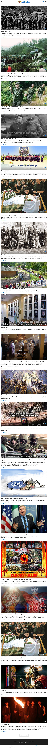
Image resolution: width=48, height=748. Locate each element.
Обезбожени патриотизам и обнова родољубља (12, 614)
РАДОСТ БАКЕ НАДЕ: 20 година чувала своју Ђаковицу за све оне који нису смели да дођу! (22, 361)
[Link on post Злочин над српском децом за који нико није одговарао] (24, 196)
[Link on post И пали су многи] (24, 310)
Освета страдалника (6, 31)
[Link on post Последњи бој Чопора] (24, 382)
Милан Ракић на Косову (6, 254)
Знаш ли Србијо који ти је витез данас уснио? (12, 106)
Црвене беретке (5, 171)
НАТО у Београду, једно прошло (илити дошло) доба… (14, 498)
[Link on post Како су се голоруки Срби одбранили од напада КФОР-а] (24, 55)
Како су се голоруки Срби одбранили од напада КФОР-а (14, 73)
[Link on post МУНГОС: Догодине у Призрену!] (24, 126)
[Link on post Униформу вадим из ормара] (24, 414)
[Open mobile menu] (1, 2)
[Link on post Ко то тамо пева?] (24, 710)
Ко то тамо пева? (5, 724)
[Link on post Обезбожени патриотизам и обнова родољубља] (24, 599)
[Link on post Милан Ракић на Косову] (24, 238)
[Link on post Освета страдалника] (24, 18)
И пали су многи (5, 327)
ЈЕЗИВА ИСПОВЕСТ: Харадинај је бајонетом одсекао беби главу (16, 579)
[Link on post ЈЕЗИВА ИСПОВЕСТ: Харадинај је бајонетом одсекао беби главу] (24, 559)
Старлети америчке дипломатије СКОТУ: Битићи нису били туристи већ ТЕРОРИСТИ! (21, 534)
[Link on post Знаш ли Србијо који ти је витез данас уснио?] (24, 93)
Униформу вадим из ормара (7, 426)
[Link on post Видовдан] (24, 677)
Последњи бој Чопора (6, 394)
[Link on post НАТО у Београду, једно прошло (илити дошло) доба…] (24, 483)
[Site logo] (24, 1)
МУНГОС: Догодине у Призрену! (8, 138)
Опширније (3, 37)
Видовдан (3, 690)
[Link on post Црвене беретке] (24, 158)
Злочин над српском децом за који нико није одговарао (14, 213)
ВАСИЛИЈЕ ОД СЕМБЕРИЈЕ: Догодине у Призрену (13, 288)
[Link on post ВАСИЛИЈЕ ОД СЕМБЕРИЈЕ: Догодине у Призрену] (24, 275)
